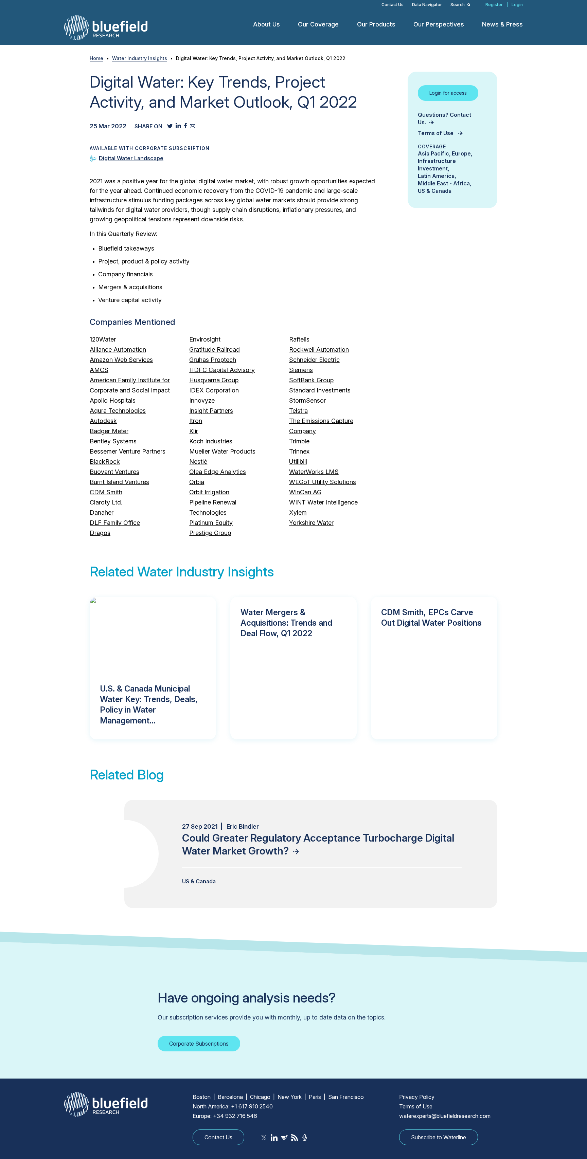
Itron (195, 420)
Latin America (436, 175)
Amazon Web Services (121, 359)
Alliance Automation (118, 349)
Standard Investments (320, 390)
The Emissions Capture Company (321, 426)
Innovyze (202, 400)
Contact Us (392, 4)
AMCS (99, 369)
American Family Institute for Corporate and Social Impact (130, 385)
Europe (461, 153)
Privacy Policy (416, 1096)
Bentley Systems (113, 441)
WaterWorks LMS (314, 471)
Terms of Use (436, 133)
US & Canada (434, 190)
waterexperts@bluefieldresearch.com (445, 1115)
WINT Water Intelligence (323, 502)
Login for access (448, 93)
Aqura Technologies (118, 410)
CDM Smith (106, 492)
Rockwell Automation (319, 349)
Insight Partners (211, 410)
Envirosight (204, 339)
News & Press (502, 24)
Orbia (196, 481)
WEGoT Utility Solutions (322, 481)
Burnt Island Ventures (119, 481)
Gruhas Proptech (212, 359)
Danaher (101, 512)
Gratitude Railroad (214, 349)
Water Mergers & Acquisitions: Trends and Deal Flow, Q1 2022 (286, 622)
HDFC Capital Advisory (222, 369)
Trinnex (299, 451)
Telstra (298, 410)
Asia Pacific (433, 153)
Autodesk (103, 420)
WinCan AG (305, 492)
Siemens (301, 369)
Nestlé (198, 461)
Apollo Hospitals (113, 400)
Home (96, 58)
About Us (266, 24)
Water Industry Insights (139, 58)
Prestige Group (210, 532)
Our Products (376, 24)
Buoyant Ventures (114, 471)
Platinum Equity (211, 522)
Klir (193, 431)
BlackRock (105, 461)
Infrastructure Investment (437, 165)
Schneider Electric (314, 359)
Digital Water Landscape (131, 158)
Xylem (298, 512)
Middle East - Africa (444, 183)
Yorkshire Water (311, 522)
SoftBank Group (311, 380)
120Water (103, 339)
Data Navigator (427, 4)
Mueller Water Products (222, 451)
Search (458, 4)
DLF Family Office (115, 522)
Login (517, 4)
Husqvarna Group (213, 380)
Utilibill (298, 461)
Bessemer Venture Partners (127, 451)
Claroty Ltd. (106, 502)
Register (494, 4)
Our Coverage (318, 24)
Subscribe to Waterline (438, 1137)
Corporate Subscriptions (199, 1043)
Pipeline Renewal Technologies (212, 507)
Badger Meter (109, 431)
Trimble (299, 441)
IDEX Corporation (214, 390)
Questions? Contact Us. (444, 118)
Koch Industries (210, 441)
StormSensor (307, 400)
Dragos (100, 532)
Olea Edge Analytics (217, 471)
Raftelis (299, 339)
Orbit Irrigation (209, 492)
